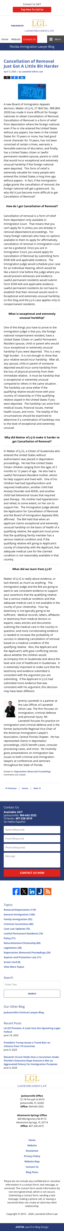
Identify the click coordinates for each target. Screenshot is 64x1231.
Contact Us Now (32, 873)
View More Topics (14, 966)
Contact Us (29, 39)
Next (37, 788)
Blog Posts (32, 1172)
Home (4, 39)
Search (32, 993)
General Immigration (19, 914)
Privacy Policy (32, 1156)
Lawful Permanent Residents (23, 933)
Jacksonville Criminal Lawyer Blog (24, 1012)
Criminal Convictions (18, 924)
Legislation (13, 947)
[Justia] (39, 891)
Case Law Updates (17, 928)
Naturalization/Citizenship (22, 943)
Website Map (32, 1161)
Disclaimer (32, 1150)
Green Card (12, 962)
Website (15, 39)
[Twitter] (24, 891)
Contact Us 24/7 (32, 7)
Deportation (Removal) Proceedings (32, 771)
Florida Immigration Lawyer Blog (32, 25)
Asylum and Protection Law (22, 957)
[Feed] (47, 891)
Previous (11, 788)
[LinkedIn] (32, 891)
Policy (9, 938)
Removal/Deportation (20, 909)
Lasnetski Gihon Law (46, 1214)
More (58, 39)
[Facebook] (16, 891)
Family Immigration (18, 919)
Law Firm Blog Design (32, 1227)
